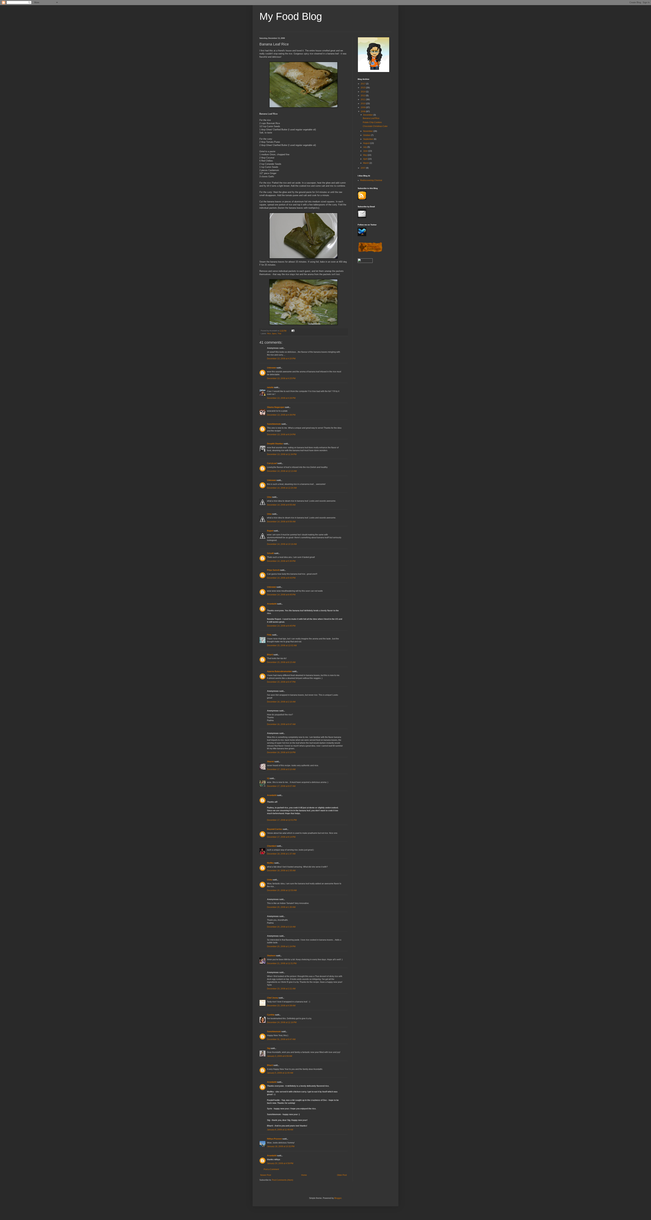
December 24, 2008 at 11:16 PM (282, 1022)
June (365, 151)
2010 (363, 103)
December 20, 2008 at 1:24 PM (281, 946)
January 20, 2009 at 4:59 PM (280, 1163)
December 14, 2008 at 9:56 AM (281, 521)
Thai (279, 333)
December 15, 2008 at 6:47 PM (281, 682)
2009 (363, 107)
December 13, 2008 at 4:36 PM (281, 415)
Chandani (271, 846)
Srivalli (270, 553)
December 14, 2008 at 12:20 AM (282, 488)
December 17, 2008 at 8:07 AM (281, 786)
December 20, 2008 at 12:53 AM (282, 890)
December (368, 115)
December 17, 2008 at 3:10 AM (281, 769)
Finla (269, 635)
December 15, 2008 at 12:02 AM (282, 645)
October (367, 135)
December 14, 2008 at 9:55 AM (281, 505)
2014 (363, 91)
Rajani (270, 531)
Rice (269, 333)
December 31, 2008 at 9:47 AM (281, 1039)
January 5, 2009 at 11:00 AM (280, 1073)
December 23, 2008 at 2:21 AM (281, 988)
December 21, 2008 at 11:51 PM (282, 963)
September (368, 139)
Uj (268, 778)
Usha (269, 880)
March (366, 163)
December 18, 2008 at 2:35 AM (281, 870)
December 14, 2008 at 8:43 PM (281, 578)
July (365, 147)
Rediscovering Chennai (371, 180)
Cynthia (270, 1015)
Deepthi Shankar (275, 443)
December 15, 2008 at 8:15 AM (281, 662)
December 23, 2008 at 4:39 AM (281, 1005)
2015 (363, 87)
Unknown (271, 368)
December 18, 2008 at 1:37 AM (281, 854)
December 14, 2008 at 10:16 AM (282, 544)
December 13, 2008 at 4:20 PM (281, 358)
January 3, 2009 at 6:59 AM (279, 1056)
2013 (363, 95)
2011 (363, 99)
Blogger (337, 1198)
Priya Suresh (273, 570)
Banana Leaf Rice (371, 118)
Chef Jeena (272, 998)
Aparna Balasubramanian (279, 671)
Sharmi (270, 761)
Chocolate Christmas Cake (375, 126)
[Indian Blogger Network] (370, 252)
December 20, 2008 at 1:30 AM (281, 907)
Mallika (270, 863)
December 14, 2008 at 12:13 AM (282, 471)
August (366, 143)
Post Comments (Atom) (282, 1180)
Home (304, 1175)
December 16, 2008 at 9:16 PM (281, 752)
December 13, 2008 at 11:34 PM (282, 454)
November (368, 131)
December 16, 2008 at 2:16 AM (281, 702)
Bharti (270, 654)
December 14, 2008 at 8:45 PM (281, 594)
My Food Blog (290, 16)
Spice (274, 333)
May (365, 155)
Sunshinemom (274, 424)
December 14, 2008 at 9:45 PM (281, 626)
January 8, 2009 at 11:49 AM (280, 1129)
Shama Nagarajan (275, 407)
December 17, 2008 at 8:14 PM (281, 837)
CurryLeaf (272, 463)
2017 (363, 84)
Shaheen (271, 955)
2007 (363, 168)
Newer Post (265, 1175)
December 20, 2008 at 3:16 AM (281, 927)
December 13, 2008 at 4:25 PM (281, 378)
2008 (363, 111)
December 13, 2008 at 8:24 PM (281, 434)
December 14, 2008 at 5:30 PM (281, 561)
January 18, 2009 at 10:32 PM (280, 1146)
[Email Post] (293, 331)
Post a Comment (271, 1169)
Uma (269, 497)
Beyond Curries (274, 829)
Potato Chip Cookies (372, 122)
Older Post (342, 1175)
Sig (268, 1048)
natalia (270, 387)
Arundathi (272, 604)
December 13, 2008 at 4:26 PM (281, 398)
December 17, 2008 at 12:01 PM (282, 820)
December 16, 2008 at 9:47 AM (281, 724)
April (365, 159)
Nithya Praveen (274, 1139)
